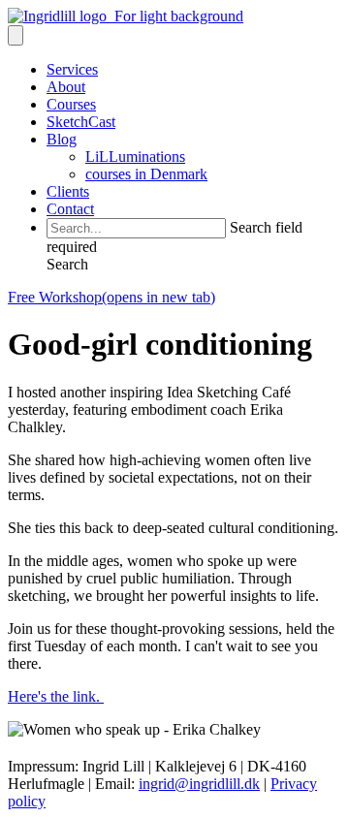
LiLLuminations (135, 156)
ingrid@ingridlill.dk (199, 783)
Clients (68, 191)
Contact (70, 209)
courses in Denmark (146, 174)
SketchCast (81, 121)
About (66, 87)
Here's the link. (56, 696)
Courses (71, 104)
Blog (62, 139)
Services (72, 69)
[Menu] (15, 35)
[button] (67, 264)
